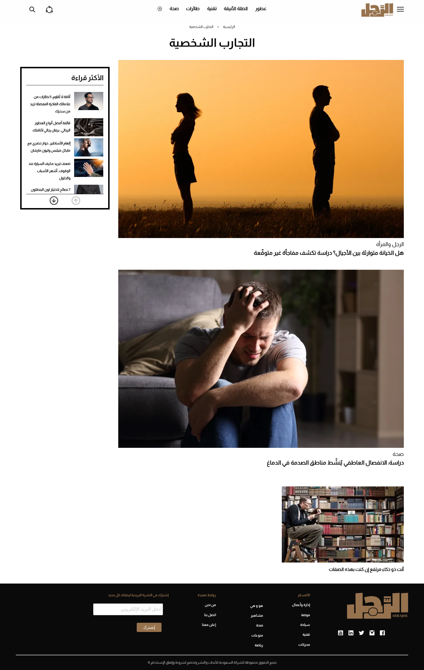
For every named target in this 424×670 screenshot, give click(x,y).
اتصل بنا (210, 615)
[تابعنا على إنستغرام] (371, 633)
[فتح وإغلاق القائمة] (400, 10)
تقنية (212, 8)
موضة (305, 615)
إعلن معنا (209, 625)
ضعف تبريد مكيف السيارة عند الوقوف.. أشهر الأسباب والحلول (49, 171)
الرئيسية (229, 27)
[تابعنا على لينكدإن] (350, 633)
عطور (261, 8)
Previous (75, 200)
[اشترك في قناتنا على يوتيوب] (340, 633)
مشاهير (257, 616)
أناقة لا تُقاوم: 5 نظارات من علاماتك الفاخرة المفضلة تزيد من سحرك (50, 104)
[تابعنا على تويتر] (361, 633)
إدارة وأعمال (301, 605)
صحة (174, 8)
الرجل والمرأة (390, 244)
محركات (304, 645)
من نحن (210, 605)
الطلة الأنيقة (236, 8)
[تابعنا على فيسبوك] (382, 633)
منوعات (257, 635)
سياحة (305, 625)
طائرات (193, 8)
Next (54, 200)
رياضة (259, 645)
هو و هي (256, 606)
